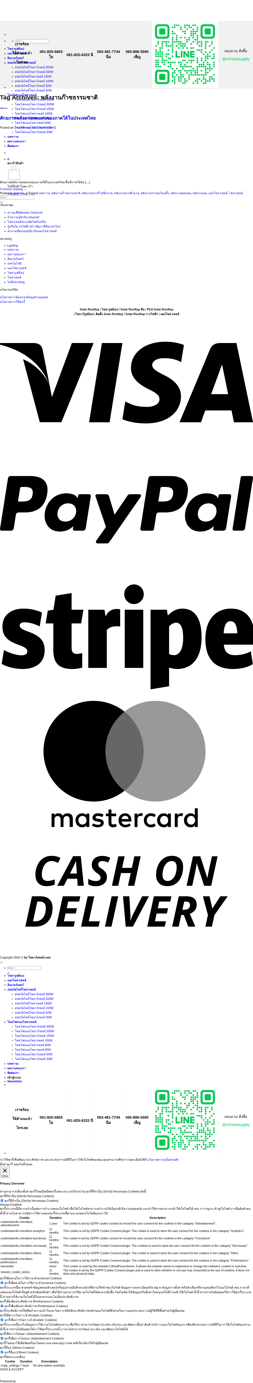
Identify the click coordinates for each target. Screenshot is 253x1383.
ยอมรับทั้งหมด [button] (23, 1164)
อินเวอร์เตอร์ (15, 58)
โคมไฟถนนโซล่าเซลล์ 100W (33, 113)
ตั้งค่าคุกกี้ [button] (6, 1164)
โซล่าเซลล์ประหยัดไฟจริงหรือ (26, 221)
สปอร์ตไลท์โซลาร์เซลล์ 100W (34, 81)
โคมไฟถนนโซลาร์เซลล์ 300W (34, 1026)
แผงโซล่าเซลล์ (218, 193)
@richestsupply (236, 59)
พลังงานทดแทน (181, 193)
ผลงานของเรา (16, 254)
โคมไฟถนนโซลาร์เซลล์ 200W (34, 104)
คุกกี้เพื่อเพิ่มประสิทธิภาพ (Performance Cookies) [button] (31, 1301)
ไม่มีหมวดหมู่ (16, 282)
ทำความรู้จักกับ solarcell (23, 217)
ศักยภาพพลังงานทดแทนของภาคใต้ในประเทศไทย (48, 118)
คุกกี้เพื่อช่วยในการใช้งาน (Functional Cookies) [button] (30, 1278)
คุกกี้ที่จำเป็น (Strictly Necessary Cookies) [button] (27, 1196)
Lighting (12, 245)
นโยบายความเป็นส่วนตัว (163, 1159)
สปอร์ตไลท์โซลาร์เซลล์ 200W (34, 71)
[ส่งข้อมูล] (1, 202)
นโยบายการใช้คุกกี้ (12, 301)
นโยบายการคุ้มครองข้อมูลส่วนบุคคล (24, 297)
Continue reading (13, 189)
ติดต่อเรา (13, 1072)
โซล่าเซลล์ (236, 193)
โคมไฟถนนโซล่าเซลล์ (21, 1022)
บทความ (3, 108)
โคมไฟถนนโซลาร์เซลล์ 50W (33, 1054)
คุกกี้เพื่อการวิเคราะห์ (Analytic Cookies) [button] (26, 1315)
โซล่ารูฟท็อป (15, 48)
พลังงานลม (200, 193)
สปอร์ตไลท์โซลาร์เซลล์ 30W (33, 90)
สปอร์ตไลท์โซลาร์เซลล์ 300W (34, 67)
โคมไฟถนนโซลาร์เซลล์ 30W (33, 1059)
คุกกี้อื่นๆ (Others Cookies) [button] (17, 1347)
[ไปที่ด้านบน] (1, 962)
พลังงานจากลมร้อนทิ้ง (155, 193)
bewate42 (49, 127)
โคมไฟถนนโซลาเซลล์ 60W (33, 122)
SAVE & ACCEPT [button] (12, 1369)
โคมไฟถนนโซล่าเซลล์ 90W (33, 1045)
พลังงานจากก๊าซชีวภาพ (97, 193)
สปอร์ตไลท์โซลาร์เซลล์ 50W (33, 85)
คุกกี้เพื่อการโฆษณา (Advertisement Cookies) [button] (29, 1333)
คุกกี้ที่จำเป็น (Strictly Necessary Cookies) (31, 1200)
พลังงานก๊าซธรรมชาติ (65, 193)
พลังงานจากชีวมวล (126, 193)
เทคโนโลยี (14, 263)
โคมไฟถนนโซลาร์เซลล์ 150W (34, 109)
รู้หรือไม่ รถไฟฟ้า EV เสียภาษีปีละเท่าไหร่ (34, 226)
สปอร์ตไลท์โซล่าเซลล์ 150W (33, 76)
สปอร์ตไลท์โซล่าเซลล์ (21, 989)
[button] (14, 1081)
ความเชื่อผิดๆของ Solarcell (25, 212)
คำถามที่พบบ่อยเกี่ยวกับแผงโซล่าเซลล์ (32, 231)
